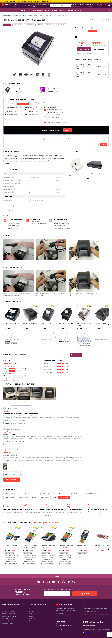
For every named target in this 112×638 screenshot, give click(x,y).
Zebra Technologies (23, 497)
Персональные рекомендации (16, 523)
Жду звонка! (103, 144)
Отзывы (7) (49, 24)
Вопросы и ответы (38, 10)
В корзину (85, 49)
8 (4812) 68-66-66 (76, 4)
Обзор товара (18, 24)
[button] (108, 324)
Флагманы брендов (7, 621)
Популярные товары (8, 611)
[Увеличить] (38, 48)
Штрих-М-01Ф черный (19, 89)
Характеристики (29, 24)
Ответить (13, 423)
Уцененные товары (7, 618)
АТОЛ (6, 493)
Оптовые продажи (7, 623)
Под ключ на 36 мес (23, 103)
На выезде (40, 103)
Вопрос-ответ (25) (61, 24)
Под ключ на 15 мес (11, 103)
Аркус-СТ (53, 493)
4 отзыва (89, 306)
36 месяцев (93, 31)
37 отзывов (35, 528)
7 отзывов (8, 355)
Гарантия (61, 10)
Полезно (7, 423)
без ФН (77, 31)
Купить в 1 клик (99, 49)
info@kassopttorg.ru (76, 6)
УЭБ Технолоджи (78, 493)
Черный (76, 37)
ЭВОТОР (45, 493)
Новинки (4, 609)
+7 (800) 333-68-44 (90, 4)
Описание (7, 24)
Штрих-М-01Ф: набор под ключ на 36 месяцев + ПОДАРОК (83, 74)
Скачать (40, 24)
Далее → (67, 130)
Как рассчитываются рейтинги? (11, 380)
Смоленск (27, 5)
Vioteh (54, 497)
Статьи (47, 10)
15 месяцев (85, 31)
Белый (79, 37)
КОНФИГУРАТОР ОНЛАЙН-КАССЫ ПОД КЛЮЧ (20, 100)
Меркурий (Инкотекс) (25, 493)
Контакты (78, 10)
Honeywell (34, 497)
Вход (109, 10)
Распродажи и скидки (8, 613)
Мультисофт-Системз (64, 493)
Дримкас (37, 493)
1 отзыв (52, 306)
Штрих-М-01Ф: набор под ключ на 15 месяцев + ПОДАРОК (83, 66)
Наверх (57, 576)
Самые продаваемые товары (46, 523)
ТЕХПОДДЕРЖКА (89, 6)
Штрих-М (14, 493)
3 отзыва (35, 306)
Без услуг (33, 103)
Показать (6, 404)
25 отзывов (17, 528)
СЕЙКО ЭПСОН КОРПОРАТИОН (93, 493)
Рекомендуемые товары (9, 616)
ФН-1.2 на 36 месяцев (53, 89)
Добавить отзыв (76, 355)
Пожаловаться (21, 423)
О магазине (70, 10)
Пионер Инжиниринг (10, 497)
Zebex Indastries (45, 497)
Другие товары (57, 177)
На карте (39, 6)
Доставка (54, 10)
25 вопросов (20, 355)
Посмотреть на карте (63, 629)
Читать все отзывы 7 (11, 479)
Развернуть (8, 163)
